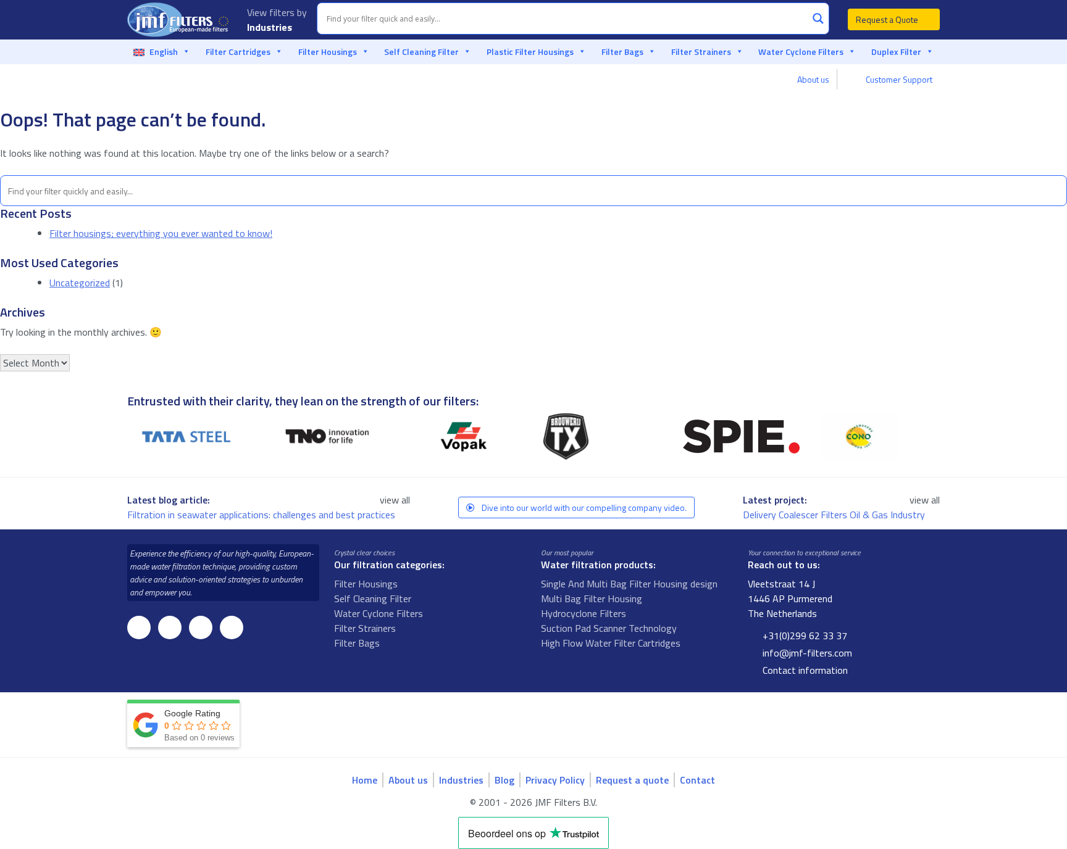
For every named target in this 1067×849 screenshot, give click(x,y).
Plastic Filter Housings (530, 51)
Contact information (804, 670)
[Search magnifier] (818, 18)
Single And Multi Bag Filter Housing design (629, 583)
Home (364, 779)
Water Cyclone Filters (800, 51)
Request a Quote (888, 19)
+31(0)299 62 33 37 (803, 635)
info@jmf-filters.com (806, 652)
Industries (271, 27)
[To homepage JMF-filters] (179, 19)
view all (395, 499)
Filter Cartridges (238, 51)
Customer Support (898, 79)
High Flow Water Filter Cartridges (610, 643)
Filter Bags (622, 51)
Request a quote (632, 779)
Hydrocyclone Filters (583, 613)
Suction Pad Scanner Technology (609, 628)
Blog (504, 779)
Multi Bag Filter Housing (591, 598)
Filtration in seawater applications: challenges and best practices (262, 514)
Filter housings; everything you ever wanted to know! (160, 233)
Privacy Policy (555, 779)
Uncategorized (79, 282)
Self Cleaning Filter (421, 51)
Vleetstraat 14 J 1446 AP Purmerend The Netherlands (790, 598)
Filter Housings (327, 51)
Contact (697, 779)
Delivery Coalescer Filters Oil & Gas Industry (835, 514)
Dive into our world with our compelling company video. (583, 507)
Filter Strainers (701, 51)
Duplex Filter (896, 51)
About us (813, 79)
